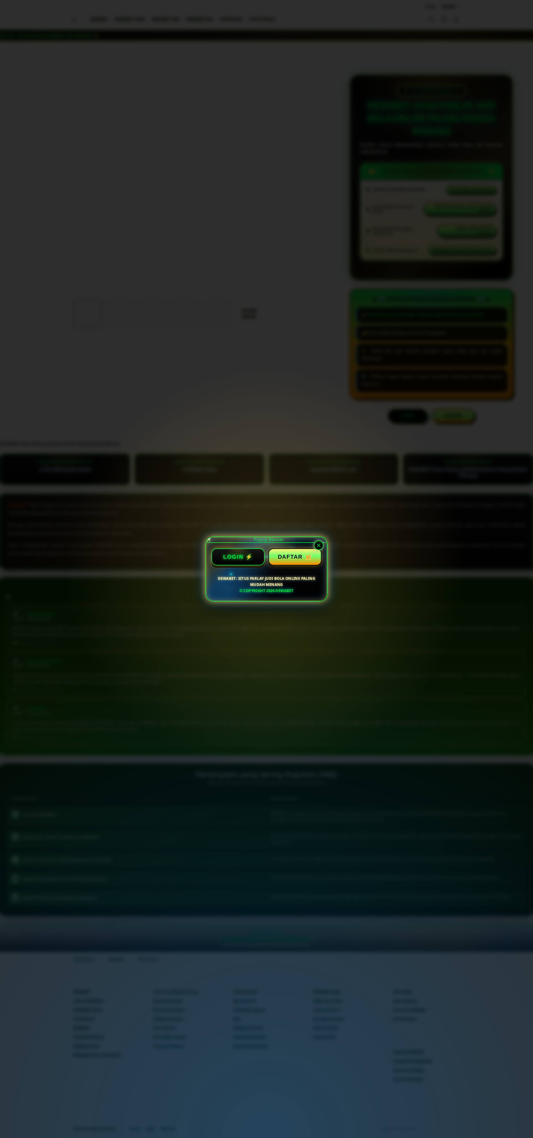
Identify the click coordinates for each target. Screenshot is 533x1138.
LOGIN (233, 557)
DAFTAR (290, 557)
